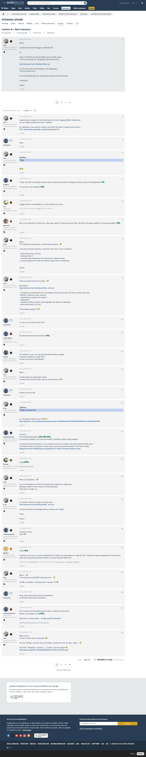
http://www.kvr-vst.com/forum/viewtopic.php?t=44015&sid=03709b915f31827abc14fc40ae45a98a (59, 421)
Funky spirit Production (51, 618)
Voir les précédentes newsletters (91, 728)
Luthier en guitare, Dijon (26, 466)
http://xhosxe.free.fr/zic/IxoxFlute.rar (34, 64)
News (13, 23)
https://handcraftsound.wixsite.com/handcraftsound (34, 622)
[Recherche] (85, 3)
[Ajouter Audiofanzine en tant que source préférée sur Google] (17, 697)
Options (88, 660)
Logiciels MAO (34, 14)
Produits (5, 23)
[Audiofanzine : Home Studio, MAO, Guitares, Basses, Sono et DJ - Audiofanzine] (13, 3)
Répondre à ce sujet (104, 659)
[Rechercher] (35, 110)
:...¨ (20, 191)
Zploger (39, 208)
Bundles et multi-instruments (68, 14)
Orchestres (83, 14)
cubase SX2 (65, 120)
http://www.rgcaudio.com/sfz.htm (37, 129)
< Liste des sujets (119, 660)
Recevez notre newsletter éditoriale (94, 719)
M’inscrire (127, 723)
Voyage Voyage (60, 562)
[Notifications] (142, 3)
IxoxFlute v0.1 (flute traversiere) (16, 29)
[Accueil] (3, 14)
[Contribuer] (77, 23)
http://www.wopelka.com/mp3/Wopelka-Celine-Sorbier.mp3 (43, 650)
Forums (60, 23)
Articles (21, 23)
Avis (37, 23)
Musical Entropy (33, 562)
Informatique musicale (19, 14)
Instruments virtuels (49, 14)
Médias (29, 23)
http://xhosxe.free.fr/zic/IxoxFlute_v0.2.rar (36, 288)
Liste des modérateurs (63, 670)
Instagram (76, 562)
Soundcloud (69, 562)
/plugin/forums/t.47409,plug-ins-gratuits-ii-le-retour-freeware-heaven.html (49, 449)
